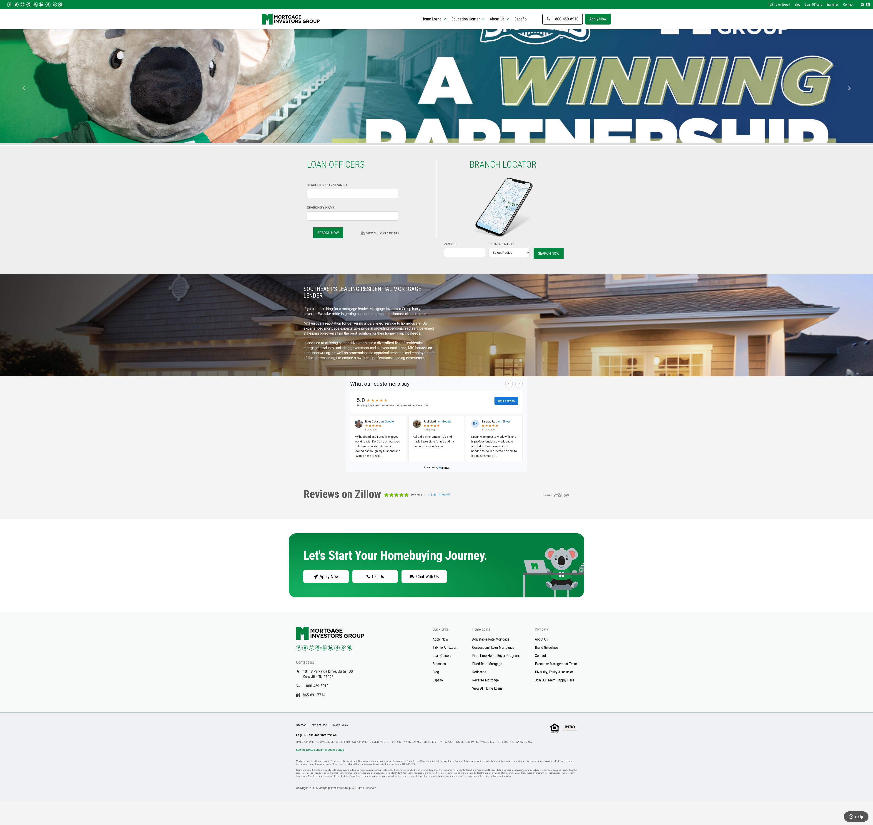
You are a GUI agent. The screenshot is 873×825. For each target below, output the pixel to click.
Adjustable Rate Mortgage (490, 639)
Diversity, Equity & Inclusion (554, 672)
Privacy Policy (339, 725)
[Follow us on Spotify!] (60, 4)
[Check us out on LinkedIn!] (41, 4)
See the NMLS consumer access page (320, 749)
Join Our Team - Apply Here (554, 680)
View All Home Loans (487, 688)
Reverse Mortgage (485, 680)
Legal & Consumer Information (316, 735)
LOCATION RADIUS (502, 244)
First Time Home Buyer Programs (496, 656)
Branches (833, 4)
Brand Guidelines (546, 647)
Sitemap (301, 725)
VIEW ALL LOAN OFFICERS (382, 233)
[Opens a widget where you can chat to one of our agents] (855, 817)
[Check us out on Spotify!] (349, 648)
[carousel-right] (851, 86)
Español (520, 19)
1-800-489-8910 (316, 685)
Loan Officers (813, 4)
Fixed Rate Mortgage (487, 664)
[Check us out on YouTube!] (35, 4)
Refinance (479, 672)
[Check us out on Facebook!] (9, 4)
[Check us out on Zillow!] (54, 4)
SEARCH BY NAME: (321, 208)
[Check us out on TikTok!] (47, 4)
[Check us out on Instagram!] (22, 4)
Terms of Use (318, 725)
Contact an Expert (326, 99)
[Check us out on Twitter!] (16, 4)
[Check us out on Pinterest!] (28, 4)
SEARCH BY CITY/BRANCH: (327, 185)
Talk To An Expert (779, 4)
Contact (848, 4)
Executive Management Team (556, 664)
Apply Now (598, 19)
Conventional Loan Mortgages (493, 647)
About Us (541, 639)
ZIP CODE (450, 244)
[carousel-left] (22, 86)
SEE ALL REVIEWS (439, 495)
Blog (797, 4)
